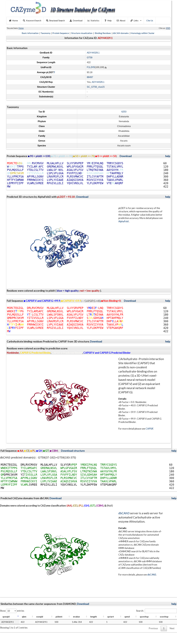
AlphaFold (123, 221)
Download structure (73, 450)
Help (109, 20)
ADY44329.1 (93, 53)
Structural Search (57, 20)
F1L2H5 (91, 67)
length (93, 616)
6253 (123, 111)
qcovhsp (144, 616)
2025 (168, 28)
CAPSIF (149, 428)
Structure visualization (82, 33)
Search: (140, 610)
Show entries (12, 610)
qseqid (6, 616)
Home (15, 20)
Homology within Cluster (143, 33)
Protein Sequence (60, 33)
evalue (76, 616)
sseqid (39, 616)
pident (59, 616)
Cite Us (149, 20)
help (167, 156)
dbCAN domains (121, 33)
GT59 (89, 57)
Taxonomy (46, 33)
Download (77, 20)
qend (127, 616)
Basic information (30, 33)
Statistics (95, 20)
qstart (110, 616)
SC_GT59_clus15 (96, 87)
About (122, 20)
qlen (24, 616)
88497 (90, 77)
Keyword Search (33, 20)
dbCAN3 (123, 513)
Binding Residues (103, 33)
